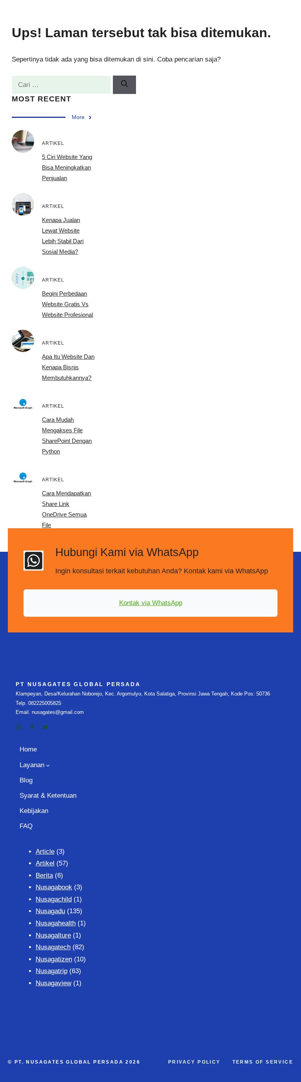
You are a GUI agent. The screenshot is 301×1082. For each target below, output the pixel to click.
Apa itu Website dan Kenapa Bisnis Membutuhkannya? (68, 367)
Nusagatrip (51, 971)
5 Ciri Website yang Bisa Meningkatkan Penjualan (67, 167)
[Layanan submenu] (48, 765)
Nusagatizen (54, 959)
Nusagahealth (56, 923)
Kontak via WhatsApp (150, 603)
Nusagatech (53, 947)
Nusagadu (50, 911)
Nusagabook (54, 887)
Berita (44, 875)
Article (45, 851)
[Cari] (124, 85)
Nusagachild (54, 899)
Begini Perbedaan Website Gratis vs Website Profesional (67, 304)
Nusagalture (53, 935)
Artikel (45, 863)
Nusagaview (53, 983)
